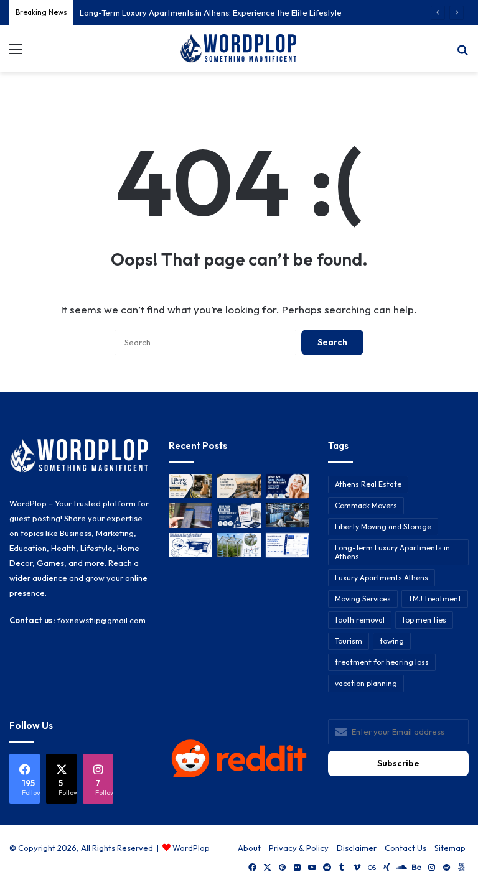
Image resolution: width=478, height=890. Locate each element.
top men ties (424, 619)
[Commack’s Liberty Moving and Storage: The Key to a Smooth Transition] (190, 486)
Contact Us (405, 848)
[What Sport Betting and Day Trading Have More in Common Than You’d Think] (190, 515)
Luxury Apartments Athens (381, 577)
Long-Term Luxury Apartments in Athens (392, 552)
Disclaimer (357, 848)
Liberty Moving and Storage (383, 526)
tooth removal (360, 619)
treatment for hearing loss (382, 662)
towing (392, 641)
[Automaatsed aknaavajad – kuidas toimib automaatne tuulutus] (239, 545)
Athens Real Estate (368, 484)
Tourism (348, 641)
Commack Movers (366, 505)
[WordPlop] (239, 48)
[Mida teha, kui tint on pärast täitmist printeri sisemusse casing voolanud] (190, 545)
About (249, 848)
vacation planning (366, 683)
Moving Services (363, 598)
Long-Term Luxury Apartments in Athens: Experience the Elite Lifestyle (211, 12)
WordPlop (191, 848)
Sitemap (450, 848)
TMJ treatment (434, 598)
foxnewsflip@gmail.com (101, 620)
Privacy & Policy (299, 848)
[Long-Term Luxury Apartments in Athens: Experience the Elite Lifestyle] (239, 486)
